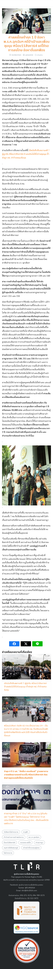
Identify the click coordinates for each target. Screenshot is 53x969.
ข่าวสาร (40, 55)
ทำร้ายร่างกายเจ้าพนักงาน (14, 837)
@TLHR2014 (30, 887)
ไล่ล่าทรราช (8, 853)
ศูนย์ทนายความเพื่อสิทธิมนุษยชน (31, 884)
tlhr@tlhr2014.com (29, 890)
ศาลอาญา (39, 842)
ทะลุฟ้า (25, 832)
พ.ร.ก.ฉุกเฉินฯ (34, 837)
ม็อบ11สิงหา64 (9, 842)
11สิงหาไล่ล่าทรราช (11, 832)
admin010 (29, 55)
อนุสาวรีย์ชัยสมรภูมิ (11, 847)
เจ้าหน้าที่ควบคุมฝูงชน (31, 847)
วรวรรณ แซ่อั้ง (25, 842)
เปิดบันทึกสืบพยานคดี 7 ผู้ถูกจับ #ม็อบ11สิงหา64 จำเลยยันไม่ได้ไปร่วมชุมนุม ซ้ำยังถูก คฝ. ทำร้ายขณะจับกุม (25, 154)
